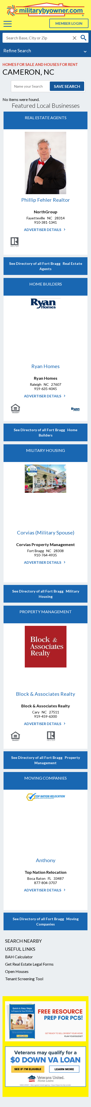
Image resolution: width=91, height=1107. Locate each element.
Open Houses (17, 971)
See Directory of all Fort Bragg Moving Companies (46, 921)
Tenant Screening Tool (24, 978)
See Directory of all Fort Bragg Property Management (45, 760)
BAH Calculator (19, 956)
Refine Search (17, 50)
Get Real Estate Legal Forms (29, 964)
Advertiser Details (43, 229)
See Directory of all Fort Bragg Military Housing (45, 594)
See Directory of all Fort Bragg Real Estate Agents (45, 266)
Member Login (68, 23)
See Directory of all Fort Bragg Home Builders (45, 432)
